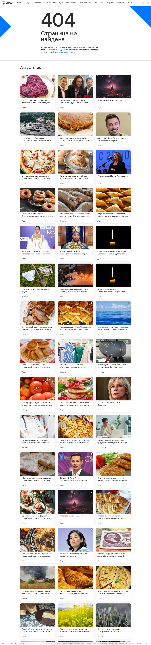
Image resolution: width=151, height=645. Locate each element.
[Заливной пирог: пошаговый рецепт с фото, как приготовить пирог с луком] (75, 130)
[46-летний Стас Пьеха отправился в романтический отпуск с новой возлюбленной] (75, 470)
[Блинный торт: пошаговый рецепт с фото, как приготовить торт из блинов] (37, 621)
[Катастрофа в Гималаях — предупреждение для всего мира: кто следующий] (37, 130)
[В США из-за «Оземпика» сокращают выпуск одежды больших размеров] (75, 356)
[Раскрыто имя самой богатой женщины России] (75, 545)
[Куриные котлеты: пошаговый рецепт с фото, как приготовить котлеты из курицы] (113, 470)
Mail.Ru (4, 643)
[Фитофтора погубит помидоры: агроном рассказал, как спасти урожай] (37, 394)
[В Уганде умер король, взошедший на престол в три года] (75, 243)
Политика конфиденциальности (96, 643)
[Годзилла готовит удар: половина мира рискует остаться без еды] (113, 319)
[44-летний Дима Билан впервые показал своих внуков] (113, 130)
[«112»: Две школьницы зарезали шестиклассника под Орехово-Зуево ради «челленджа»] (113, 243)
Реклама (22, 643)
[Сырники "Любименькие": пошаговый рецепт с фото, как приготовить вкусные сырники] (37, 356)
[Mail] (3, 3)
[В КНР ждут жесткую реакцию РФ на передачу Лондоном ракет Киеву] (113, 356)
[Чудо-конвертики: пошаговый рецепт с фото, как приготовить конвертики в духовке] (113, 205)
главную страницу (66, 52)
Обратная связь (141, 643)
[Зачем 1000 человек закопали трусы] (37, 281)
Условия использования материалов (121, 643)
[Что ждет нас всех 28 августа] (113, 92)
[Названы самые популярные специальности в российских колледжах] (37, 432)
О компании (13, 643)
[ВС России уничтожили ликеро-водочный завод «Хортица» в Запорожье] (37, 583)
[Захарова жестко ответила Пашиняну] (113, 394)
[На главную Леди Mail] (9, 3)
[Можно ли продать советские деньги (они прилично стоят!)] (113, 545)
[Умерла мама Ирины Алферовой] (113, 168)
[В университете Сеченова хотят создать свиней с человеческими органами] (75, 205)
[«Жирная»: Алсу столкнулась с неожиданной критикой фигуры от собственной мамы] (37, 243)
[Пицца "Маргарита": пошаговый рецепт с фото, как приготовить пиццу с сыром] (75, 432)
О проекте (57, 643)
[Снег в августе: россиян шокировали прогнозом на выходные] (113, 621)
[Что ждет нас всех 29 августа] (75, 508)
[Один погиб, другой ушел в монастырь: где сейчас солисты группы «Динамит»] (75, 92)
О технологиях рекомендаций (73, 643)
